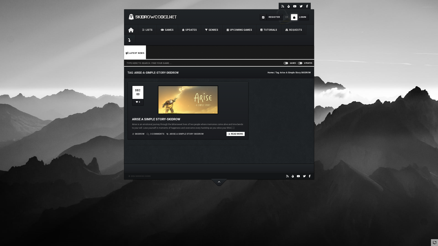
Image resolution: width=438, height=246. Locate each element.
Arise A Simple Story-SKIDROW (156, 119)
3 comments (157, 134)
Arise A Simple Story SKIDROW (186, 134)
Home (271, 72)
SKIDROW (139, 134)
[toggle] (434, 242)
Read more (237, 134)
